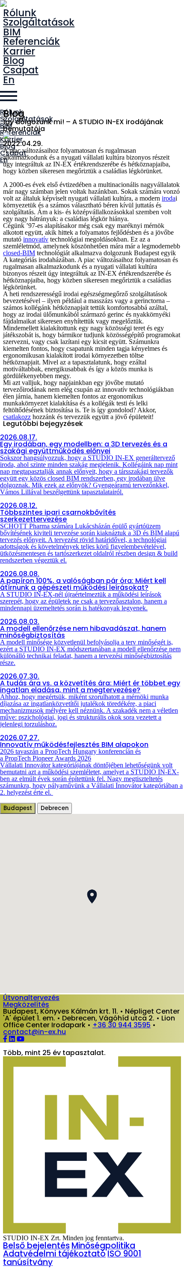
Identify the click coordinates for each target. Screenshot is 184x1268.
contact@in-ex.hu (34, 1032)
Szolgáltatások (38, 22)
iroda (168, 198)
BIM (12, 32)
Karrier (19, 51)
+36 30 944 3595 (121, 1025)
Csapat (21, 70)
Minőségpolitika (103, 1245)
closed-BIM (19, 253)
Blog (13, 60)
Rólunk (19, 13)
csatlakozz (17, 416)
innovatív (35, 239)
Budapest (17, 808)
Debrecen (54, 808)
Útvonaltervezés (31, 998)
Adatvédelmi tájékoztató (54, 1253)
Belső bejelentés (36, 1245)
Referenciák (31, 41)
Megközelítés (26, 1004)
